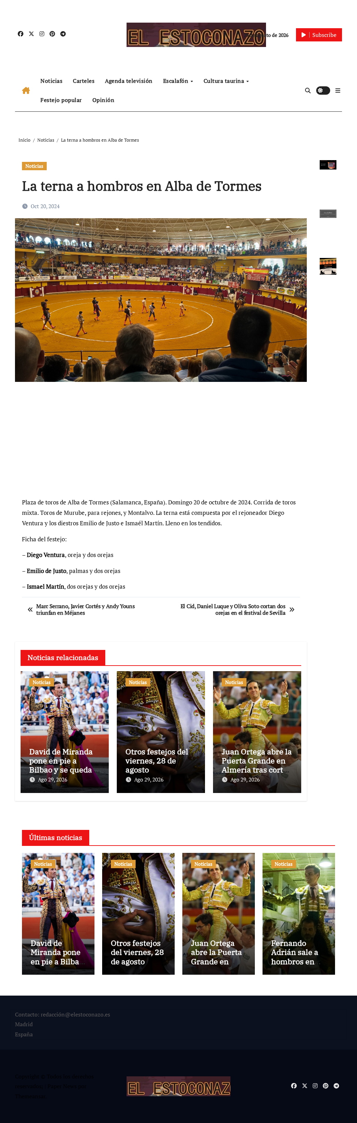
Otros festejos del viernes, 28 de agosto (157, 760)
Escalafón (176, 81)
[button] (337, 90)
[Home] (26, 91)
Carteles (83, 81)
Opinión (103, 100)
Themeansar (30, 1096)
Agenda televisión (129, 81)
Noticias (51, 81)
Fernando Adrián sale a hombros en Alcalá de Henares (294, 961)
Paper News (62, 1086)
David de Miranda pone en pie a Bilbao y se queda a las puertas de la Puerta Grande (63, 769)
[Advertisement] (162, 443)
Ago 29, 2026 (52, 779)
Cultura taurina (225, 81)
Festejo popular (61, 100)
